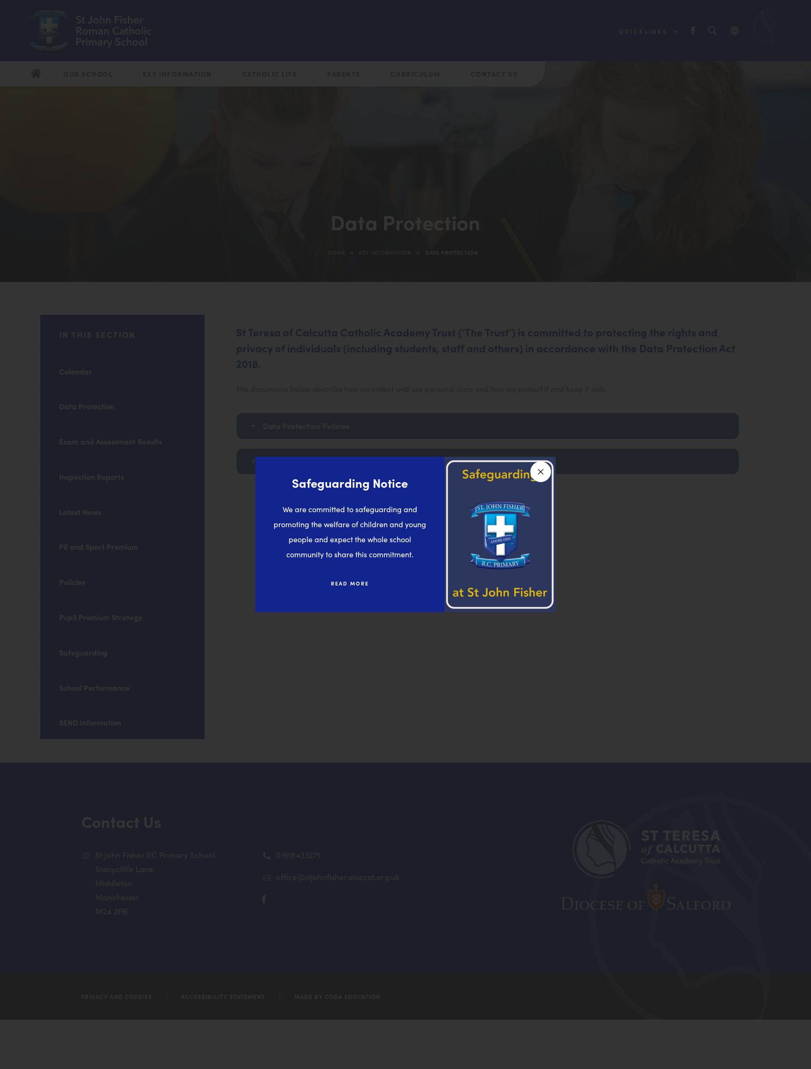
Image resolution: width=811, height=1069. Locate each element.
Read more (350, 583)
